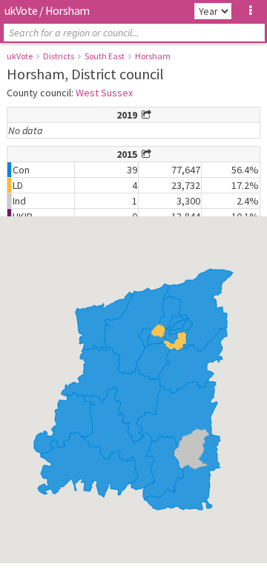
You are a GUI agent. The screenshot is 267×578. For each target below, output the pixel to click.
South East (105, 56)
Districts (58, 56)
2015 (129, 154)
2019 (129, 115)
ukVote (20, 10)
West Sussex (104, 92)
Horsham (153, 56)
